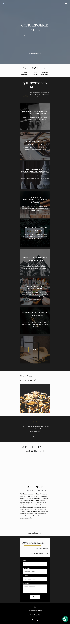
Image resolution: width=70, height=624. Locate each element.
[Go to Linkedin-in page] (37, 620)
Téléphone (26, 568)
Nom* (25, 561)
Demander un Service (35, 53)
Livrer (35, 597)
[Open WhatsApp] (65, 619)
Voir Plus (35, 349)
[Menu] (66, 3)
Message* (26, 583)
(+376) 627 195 (40, 548)
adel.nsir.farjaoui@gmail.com (39, 553)
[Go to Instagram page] (32, 620)
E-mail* (26, 576)
